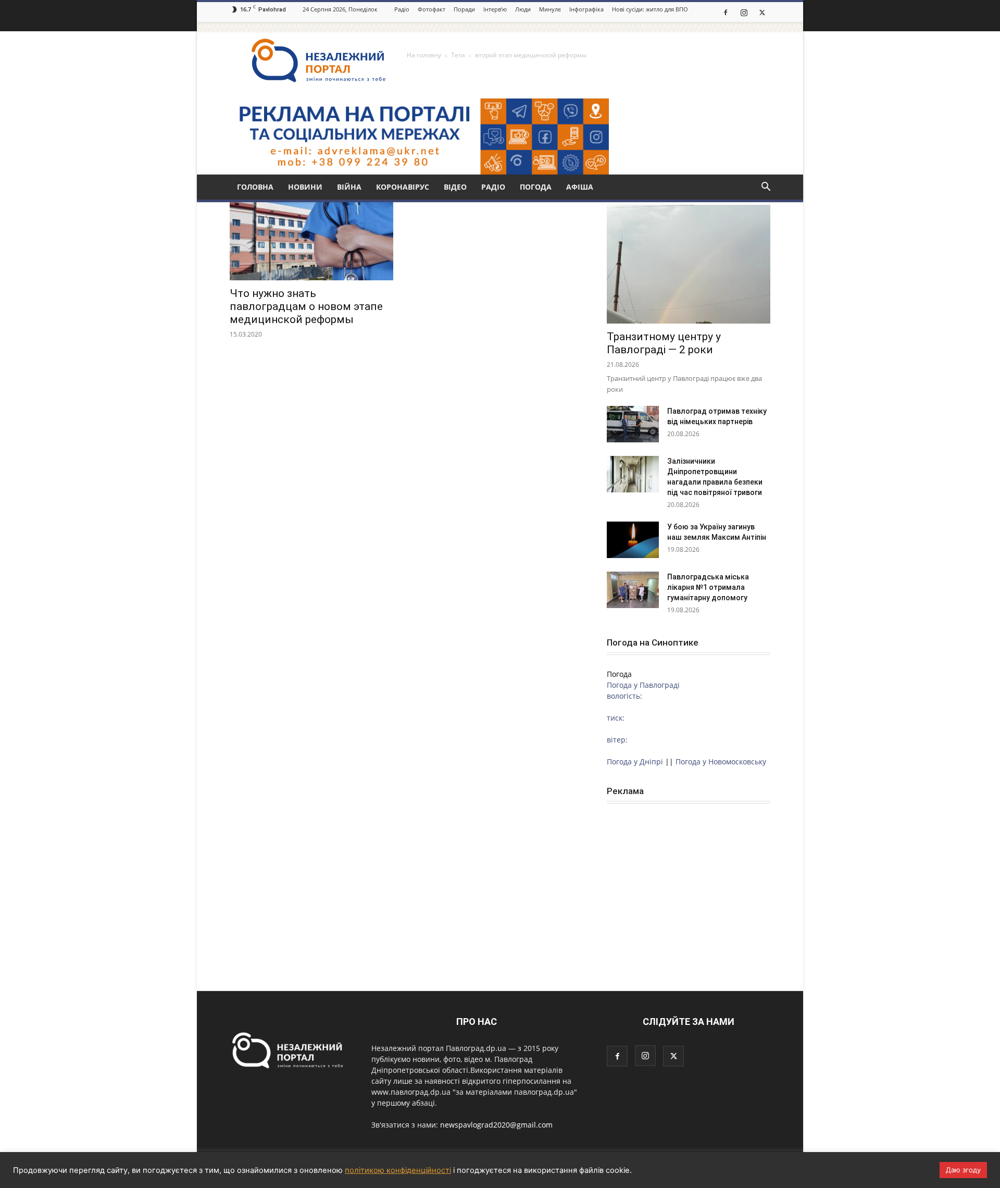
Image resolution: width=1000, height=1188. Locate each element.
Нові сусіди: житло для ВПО (650, 9)
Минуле (550, 9)
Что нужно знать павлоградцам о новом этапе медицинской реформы (306, 306)
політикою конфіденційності (398, 1170)
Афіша (579, 187)
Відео (455, 187)
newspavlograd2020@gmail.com (496, 1125)
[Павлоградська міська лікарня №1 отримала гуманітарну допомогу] (633, 590)
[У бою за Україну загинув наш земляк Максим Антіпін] (633, 540)
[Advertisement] (688, 882)
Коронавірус (402, 187)
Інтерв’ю (495, 9)
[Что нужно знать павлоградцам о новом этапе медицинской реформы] (311, 240)
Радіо (401, 9)
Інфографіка (586, 9)
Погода (536, 187)
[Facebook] (725, 12)
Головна (255, 187)
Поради (464, 9)
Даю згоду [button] (963, 1170)
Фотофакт (431, 9)
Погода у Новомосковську (721, 761)
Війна (349, 187)
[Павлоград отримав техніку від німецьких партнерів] (633, 424)
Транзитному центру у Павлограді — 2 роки (664, 343)
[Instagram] (743, 12)
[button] (765, 188)
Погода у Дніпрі (635, 761)
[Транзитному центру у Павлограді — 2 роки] (688, 264)
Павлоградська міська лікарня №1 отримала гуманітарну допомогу (708, 587)
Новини (305, 187)
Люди (523, 9)
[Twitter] (762, 12)
